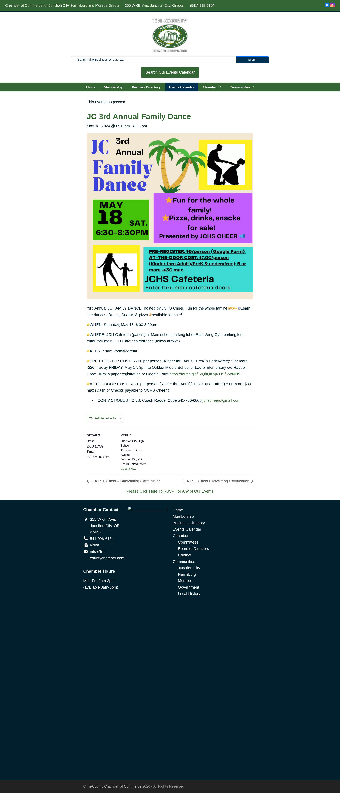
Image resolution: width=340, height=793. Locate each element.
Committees (188, 542)
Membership (183, 516)
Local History (189, 593)
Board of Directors (193, 548)
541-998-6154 (102, 538)
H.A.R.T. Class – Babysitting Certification (125, 481)
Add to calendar (105, 418)
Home (178, 510)
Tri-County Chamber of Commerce (114, 786)
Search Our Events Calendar (170, 72)
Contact (184, 555)
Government (188, 587)
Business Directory (189, 523)
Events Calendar (187, 529)
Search (252, 59)
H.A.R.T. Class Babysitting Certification (216, 481)
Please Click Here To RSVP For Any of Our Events (170, 491)
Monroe (184, 580)
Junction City (189, 568)
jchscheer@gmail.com (221, 400)
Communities (184, 561)
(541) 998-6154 (202, 5)
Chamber (180, 535)
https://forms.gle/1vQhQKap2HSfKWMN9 (204, 374)
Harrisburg (187, 574)
